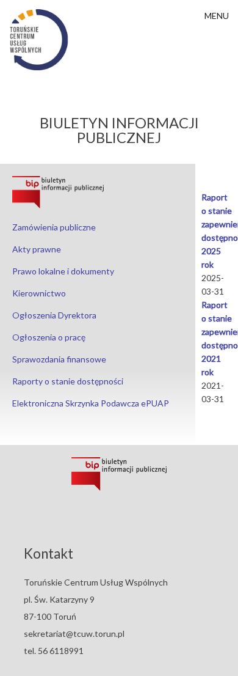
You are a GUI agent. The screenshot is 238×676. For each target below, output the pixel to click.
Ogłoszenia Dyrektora (54, 315)
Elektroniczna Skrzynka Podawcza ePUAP (90, 403)
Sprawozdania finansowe (59, 359)
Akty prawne (36, 249)
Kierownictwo (39, 293)
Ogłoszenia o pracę (48, 337)
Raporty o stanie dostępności (67, 381)
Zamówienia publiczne (54, 227)
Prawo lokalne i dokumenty (63, 271)
